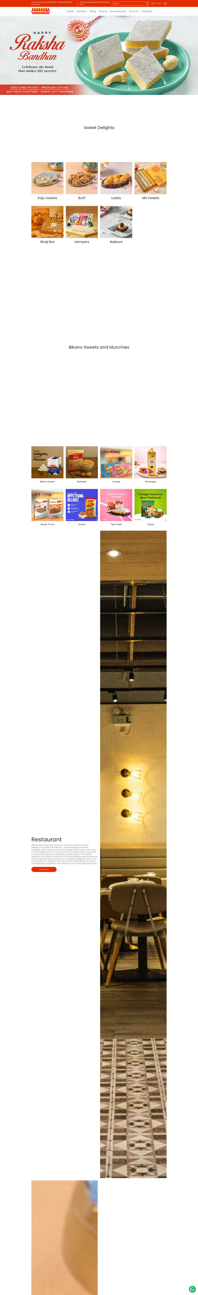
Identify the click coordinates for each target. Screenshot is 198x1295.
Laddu (116, 198)
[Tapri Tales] (116, 505)
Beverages (150, 481)
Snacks (81, 524)
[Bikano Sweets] (47, 462)
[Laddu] (116, 178)
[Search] (147, 3)
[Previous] (96, 92)
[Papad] (151, 505)
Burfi (81, 198)
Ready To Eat (47, 524)
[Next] (101, 92)
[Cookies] (116, 462)
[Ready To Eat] (47, 505)
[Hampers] (82, 222)
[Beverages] (151, 462)
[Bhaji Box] (47, 222)
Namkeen (82, 481)
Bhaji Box (47, 242)
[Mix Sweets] (151, 178)
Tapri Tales (116, 524)
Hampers (81, 242)
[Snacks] (82, 505)
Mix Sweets (150, 198)
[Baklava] (116, 222)
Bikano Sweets (47, 481)
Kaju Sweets (47, 198)
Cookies (116, 481)
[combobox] (128, 3)
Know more (44, 869)
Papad (150, 524)
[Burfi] (82, 178)
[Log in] (165, 3)
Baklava (116, 242)
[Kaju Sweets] (47, 178)
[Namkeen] (82, 462)
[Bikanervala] (40, 11)
